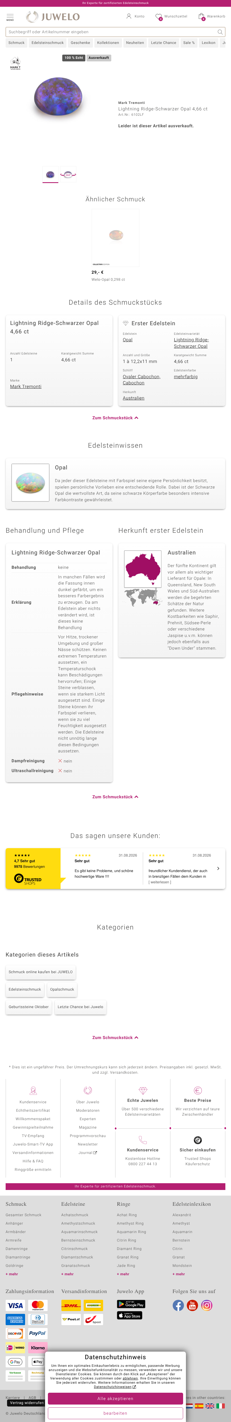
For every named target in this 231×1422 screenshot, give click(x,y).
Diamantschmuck (77, 1257)
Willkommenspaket (32, 1119)
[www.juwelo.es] (199, 1405)
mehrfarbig (186, 376)
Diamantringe (18, 1257)
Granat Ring (128, 1257)
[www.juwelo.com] (210, 1405)
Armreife (14, 1240)
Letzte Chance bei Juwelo (80, 1007)
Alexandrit (182, 1215)
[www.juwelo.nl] (188, 1405)
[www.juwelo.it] (220, 1405)
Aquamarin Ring (131, 1232)
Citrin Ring (126, 1240)
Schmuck (16, 43)
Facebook (178, 1305)
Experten (88, 1119)
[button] (10, 17)
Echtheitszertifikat (33, 1110)
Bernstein (181, 1240)
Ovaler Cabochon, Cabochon (142, 380)
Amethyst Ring (130, 1223)
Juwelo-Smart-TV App (33, 1144)
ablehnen (130, 1378)
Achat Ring (127, 1215)
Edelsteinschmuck (48, 43)
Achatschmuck (75, 1215)
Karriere (13, 1398)
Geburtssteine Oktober (29, 1007)
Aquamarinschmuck (79, 1232)
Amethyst (181, 1223)
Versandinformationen (33, 1153)
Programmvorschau (88, 1136)
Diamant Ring (129, 1249)
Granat (179, 1257)
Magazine (88, 1127)
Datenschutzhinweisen (113, 1387)
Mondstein (182, 1266)
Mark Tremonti (25, 386)
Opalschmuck (62, 989)
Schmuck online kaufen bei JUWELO (41, 972)
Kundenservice (32, 1102)
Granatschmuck (75, 1266)
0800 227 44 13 (142, 1164)
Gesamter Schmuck (23, 1215)
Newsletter (88, 1144)
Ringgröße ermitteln (33, 1170)
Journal (86, 1153)
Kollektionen (108, 43)
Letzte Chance (163, 43)
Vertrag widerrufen (27, 1403)
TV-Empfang (33, 1136)
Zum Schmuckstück (112, 418)
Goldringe (14, 1266)
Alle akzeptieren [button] (115, 1399)
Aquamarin (183, 1232)
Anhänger (14, 1223)
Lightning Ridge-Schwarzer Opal (191, 343)
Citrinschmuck (74, 1249)
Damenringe (17, 1249)
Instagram (206, 1305)
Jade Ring (126, 1266)
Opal (128, 339)
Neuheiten (135, 43)
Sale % (189, 43)
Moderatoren (88, 1110)
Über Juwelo (87, 1102)
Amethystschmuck (78, 1223)
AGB (32, 1398)
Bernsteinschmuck (78, 1240)
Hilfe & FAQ (33, 1161)
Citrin (178, 1249)
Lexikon (208, 43)
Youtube (192, 1305)
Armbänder (16, 1232)
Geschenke (80, 43)
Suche (220, 32)
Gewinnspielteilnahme (33, 1127)
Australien (134, 398)
